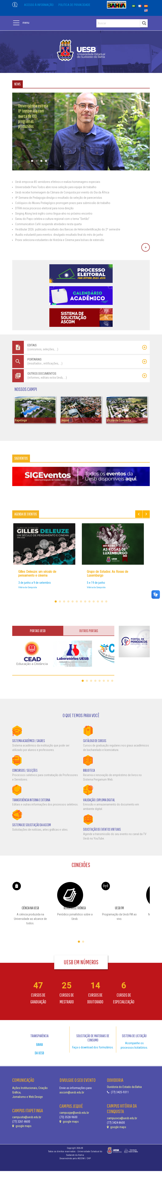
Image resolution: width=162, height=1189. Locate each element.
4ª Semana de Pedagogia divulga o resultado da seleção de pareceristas (58, 197)
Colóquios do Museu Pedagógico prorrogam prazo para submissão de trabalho (62, 203)
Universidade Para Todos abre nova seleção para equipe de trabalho (55, 187)
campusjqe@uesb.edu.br (74, 1112)
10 (94, 601)
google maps (23, 1126)
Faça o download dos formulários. (92, 1047)
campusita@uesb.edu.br (26, 1117)
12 (102, 601)
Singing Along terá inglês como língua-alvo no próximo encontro (53, 213)
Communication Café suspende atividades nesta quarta (48, 224)
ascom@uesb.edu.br (71, 1092)
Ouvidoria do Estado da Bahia (124, 1087)
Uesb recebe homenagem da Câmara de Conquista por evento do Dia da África (62, 192)
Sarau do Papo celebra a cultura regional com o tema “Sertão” (52, 219)
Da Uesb (39, 1053)
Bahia (39, 1044)
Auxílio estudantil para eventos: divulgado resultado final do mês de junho (59, 234)
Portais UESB (38, 631)
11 (98, 601)
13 (106, 601)
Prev (138, 514)
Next (146, 514)
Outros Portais (88, 631)
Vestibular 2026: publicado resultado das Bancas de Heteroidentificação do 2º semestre (67, 229)
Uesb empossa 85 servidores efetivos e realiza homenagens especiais (57, 182)
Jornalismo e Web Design (27, 1097)
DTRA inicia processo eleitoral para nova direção (44, 208)
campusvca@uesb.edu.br (122, 1118)
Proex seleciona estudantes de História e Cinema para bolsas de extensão (59, 240)
